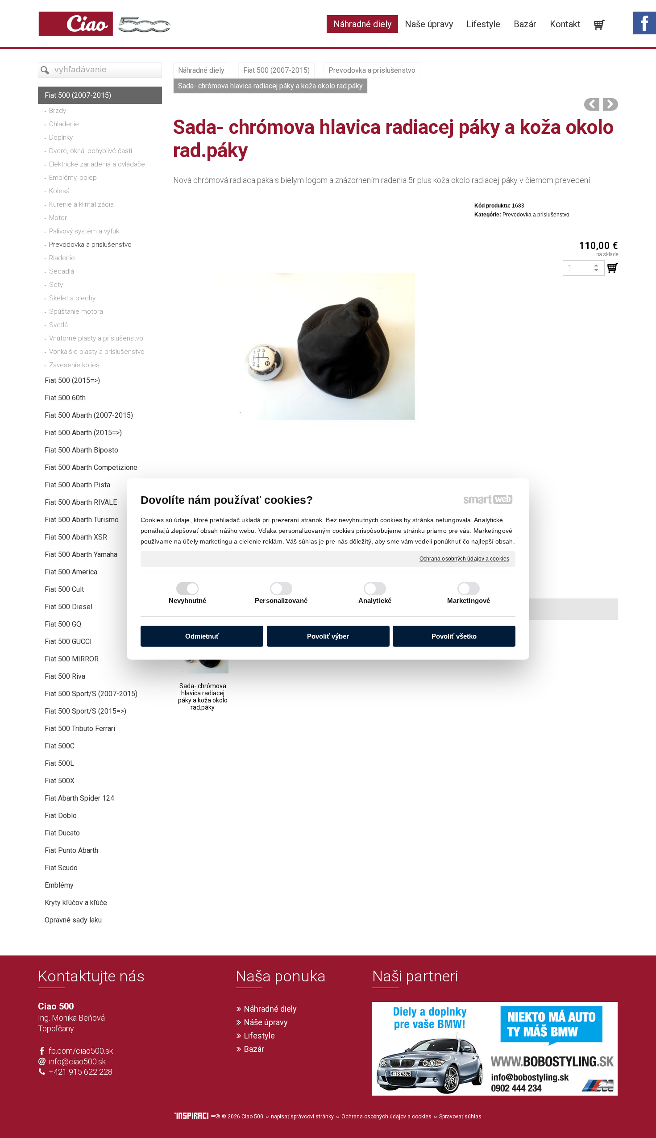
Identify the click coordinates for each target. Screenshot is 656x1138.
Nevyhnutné (188, 600)
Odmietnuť (202, 636)
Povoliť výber (328, 636)
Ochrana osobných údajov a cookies (464, 559)
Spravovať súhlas (460, 1116)
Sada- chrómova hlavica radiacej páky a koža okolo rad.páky (203, 696)
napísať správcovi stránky (302, 1116)
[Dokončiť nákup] (599, 25)
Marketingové (468, 600)
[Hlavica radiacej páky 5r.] (591, 104)
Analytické (374, 600)
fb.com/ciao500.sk (81, 1050)
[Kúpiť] (612, 268)
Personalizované (281, 600)
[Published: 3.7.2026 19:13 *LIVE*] (215, 1116)
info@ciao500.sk (77, 1061)
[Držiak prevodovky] (610, 104)
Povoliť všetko (454, 636)
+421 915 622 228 (80, 1071)
